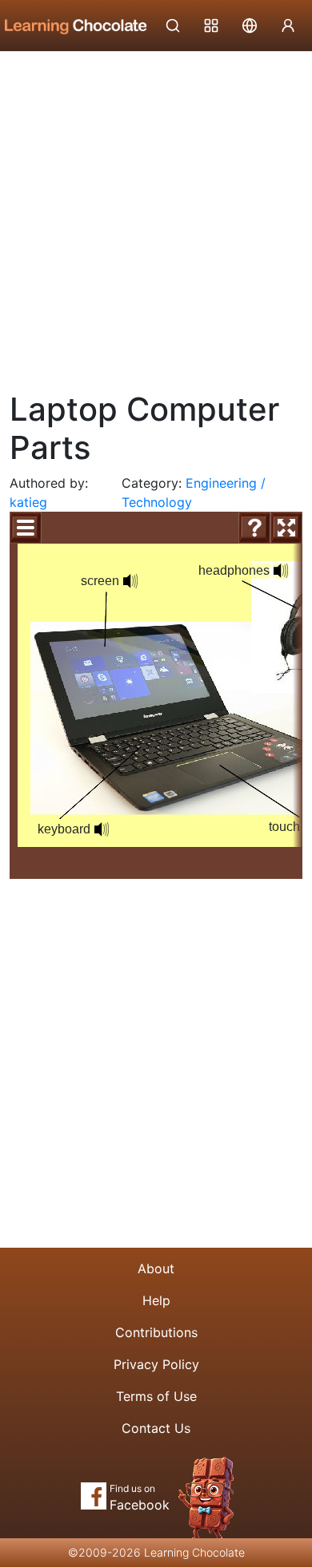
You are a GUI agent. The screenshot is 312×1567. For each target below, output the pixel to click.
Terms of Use (156, 1396)
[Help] (254, 528)
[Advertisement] (156, 215)
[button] (102, 829)
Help (156, 1300)
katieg (28, 502)
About (156, 1268)
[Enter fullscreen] (286, 528)
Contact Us (156, 1428)
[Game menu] (26, 528)
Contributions (156, 1332)
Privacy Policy (156, 1364)
